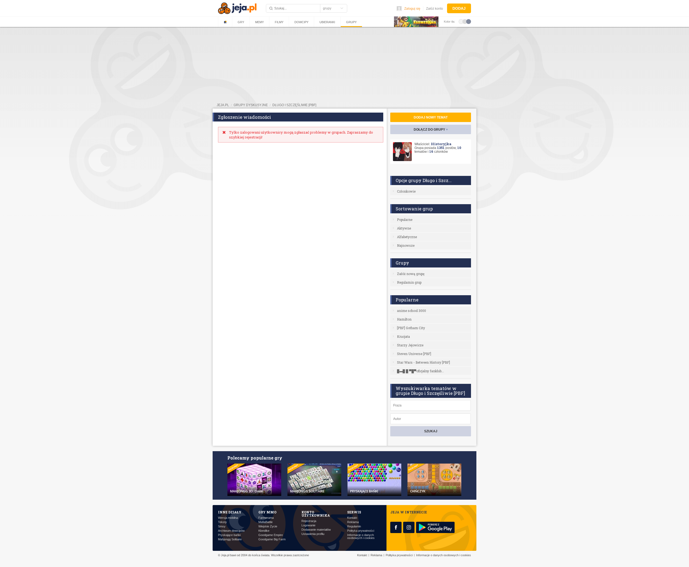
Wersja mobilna (228, 517)
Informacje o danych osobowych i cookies (361, 537)
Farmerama (266, 517)
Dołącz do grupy (431, 129)
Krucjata (403, 336)
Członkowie (406, 191)
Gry (241, 22)
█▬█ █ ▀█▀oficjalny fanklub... (420, 371)
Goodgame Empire (270, 535)
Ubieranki (327, 22)
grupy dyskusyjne (251, 105)
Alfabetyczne (407, 237)
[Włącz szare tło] (464, 21)
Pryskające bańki (229, 535)
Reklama (353, 522)
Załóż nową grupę (410, 274)
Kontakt (352, 517)
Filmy (279, 22)
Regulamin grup (409, 282)
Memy (259, 22)
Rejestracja (308, 521)
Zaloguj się (412, 9)
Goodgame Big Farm (272, 539)
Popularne (404, 219)
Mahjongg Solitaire (230, 539)
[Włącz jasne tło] (461, 21)
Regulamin (354, 526)
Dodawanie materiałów (316, 529)
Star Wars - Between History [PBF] (423, 362)
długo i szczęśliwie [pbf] (294, 105)
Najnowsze (405, 245)
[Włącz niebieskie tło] (468, 21)
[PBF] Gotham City (411, 328)
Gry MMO (267, 512)
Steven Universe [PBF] (414, 354)
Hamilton (404, 319)
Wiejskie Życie (267, 526)
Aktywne (404, 228)
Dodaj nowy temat (431, 117)
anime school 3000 (411, 310)
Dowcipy (301, 22)
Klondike (263, 530)
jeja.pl (223, 105)
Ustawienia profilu (312, 534)
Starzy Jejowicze (410, 345)
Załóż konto (434, 9)
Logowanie (308, 525)
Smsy (222, 526)
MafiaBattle (265, 522)
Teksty (222, 522)
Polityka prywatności (360, 530)
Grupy (351, 22)
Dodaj (459, 8)
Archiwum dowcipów (231, 530)
